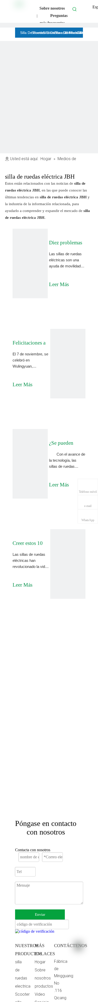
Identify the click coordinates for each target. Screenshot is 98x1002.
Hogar (40, 962)
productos (44, 986)
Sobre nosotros (52, 8)
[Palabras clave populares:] (74, 9)
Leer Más (59, 282)
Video (40, 994)
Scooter (22, 994)
